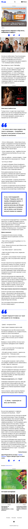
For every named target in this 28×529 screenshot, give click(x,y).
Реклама (14, 517)
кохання (7, 465)
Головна (8, 517)
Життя (3, 27)
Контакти (19, 517)
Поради (9, 504)
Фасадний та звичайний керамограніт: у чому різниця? (7, 508)
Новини (24, 504)
